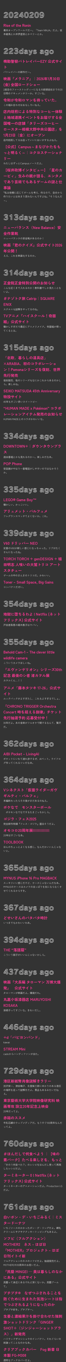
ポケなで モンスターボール (27, 807)
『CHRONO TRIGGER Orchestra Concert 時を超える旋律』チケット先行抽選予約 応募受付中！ (32, 712)
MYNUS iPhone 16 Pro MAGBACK (30, 878)
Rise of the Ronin (17, 25)
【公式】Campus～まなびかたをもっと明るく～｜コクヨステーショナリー (32, 152)
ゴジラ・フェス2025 (19, 818)
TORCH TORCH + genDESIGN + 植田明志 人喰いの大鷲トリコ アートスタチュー (32, 564)
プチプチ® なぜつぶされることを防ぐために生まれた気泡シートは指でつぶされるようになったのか (32, 1298)
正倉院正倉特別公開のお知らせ (29, 283)
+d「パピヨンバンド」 (22, 1037)
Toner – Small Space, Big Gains (28, 582)
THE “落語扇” (14, 949)
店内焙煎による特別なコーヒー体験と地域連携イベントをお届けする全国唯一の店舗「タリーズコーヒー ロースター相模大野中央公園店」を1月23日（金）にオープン (32, 123)
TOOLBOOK (13, 842)
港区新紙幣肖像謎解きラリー (27, 1081)
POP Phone (12, 463)
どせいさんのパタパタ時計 (25, 917)
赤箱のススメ (14, 1117)
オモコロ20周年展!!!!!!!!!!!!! (26, 830)
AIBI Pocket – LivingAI (21, 753)
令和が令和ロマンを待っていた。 (31, 100)
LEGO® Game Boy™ (20, 499)
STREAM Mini (14, 1049)
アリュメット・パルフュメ (25, 511)
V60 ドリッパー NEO (20, 543)
